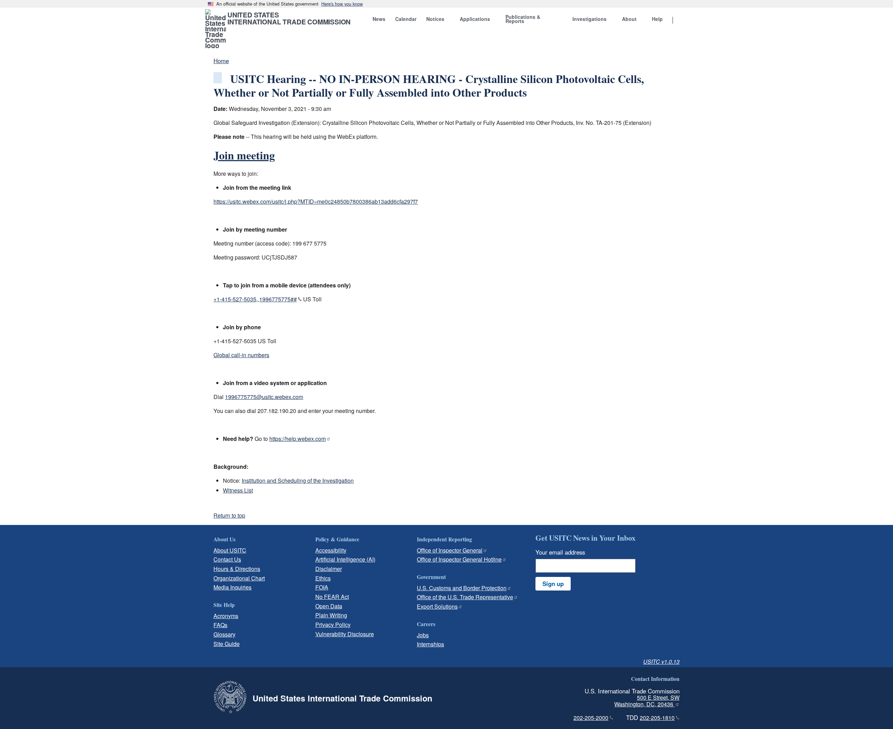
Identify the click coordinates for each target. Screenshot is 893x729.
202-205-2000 (590, 718)
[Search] (682, 20)
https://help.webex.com (297, 439)
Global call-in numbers (241, 355)
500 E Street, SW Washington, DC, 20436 (647, 700)
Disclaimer (328, 569)
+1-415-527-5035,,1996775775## (255, 299)
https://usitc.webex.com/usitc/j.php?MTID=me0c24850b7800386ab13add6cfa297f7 (315, 201)
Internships (430, 644)
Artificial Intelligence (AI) (345, 559)
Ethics (323, 578)
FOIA (321, 587)
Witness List (238, 490)
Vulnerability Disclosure (344, 634)
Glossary (224, 634)
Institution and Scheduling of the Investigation (298, 480)
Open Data (328, 606)
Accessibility (330, 550)
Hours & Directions (236, 569)
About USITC (229, 550)
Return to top (229, 515)
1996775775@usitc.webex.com (264, 397)
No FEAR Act (332, 597)
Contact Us (227, 559)
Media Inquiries (232, 587)
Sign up (553, 583)
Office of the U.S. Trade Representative (465, 597)
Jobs (423, 635)
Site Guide (226, 644)
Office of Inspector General (449, 550)
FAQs (220, 625)
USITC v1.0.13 (661, 661)
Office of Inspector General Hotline (459, 559)
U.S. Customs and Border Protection (461, 588)
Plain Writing (331, 615)
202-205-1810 (657, 718)
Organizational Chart (239, 578)
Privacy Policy (333, 625)
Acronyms (225, 616)
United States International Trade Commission (289, 18)
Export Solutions (437, 606)
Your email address (560, 552)
